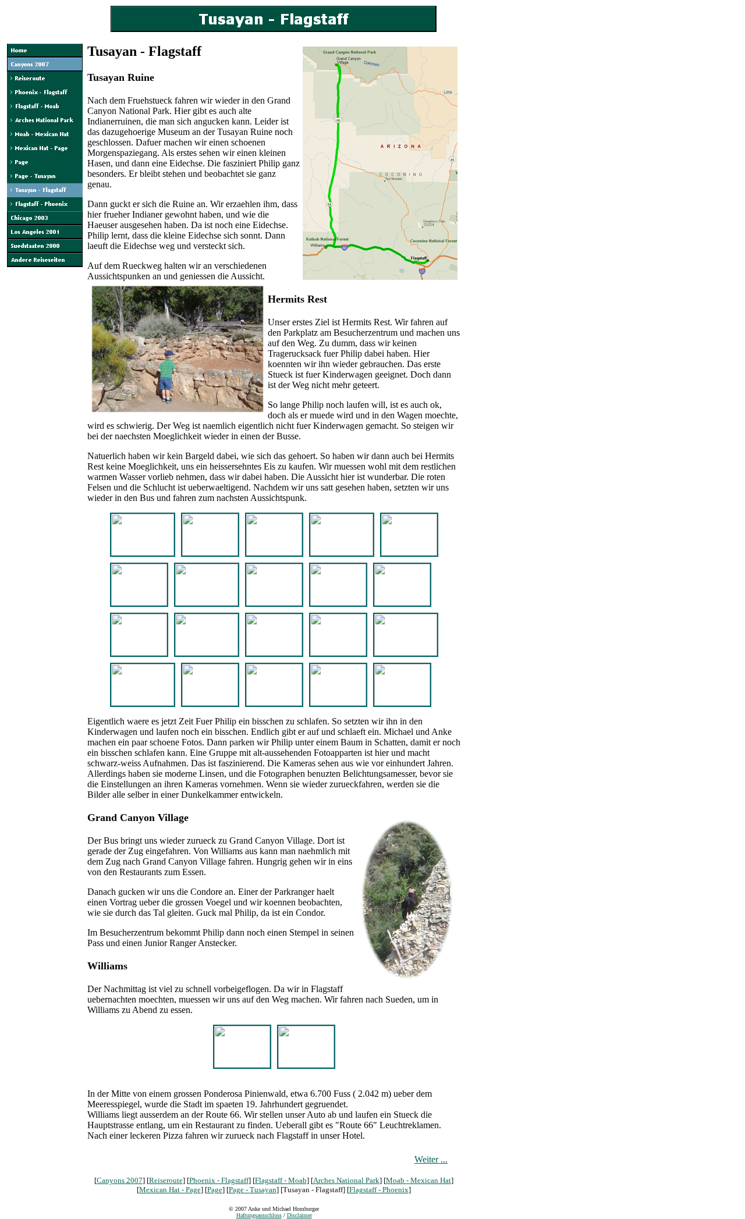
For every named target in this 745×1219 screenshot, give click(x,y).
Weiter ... (431, 1159)
